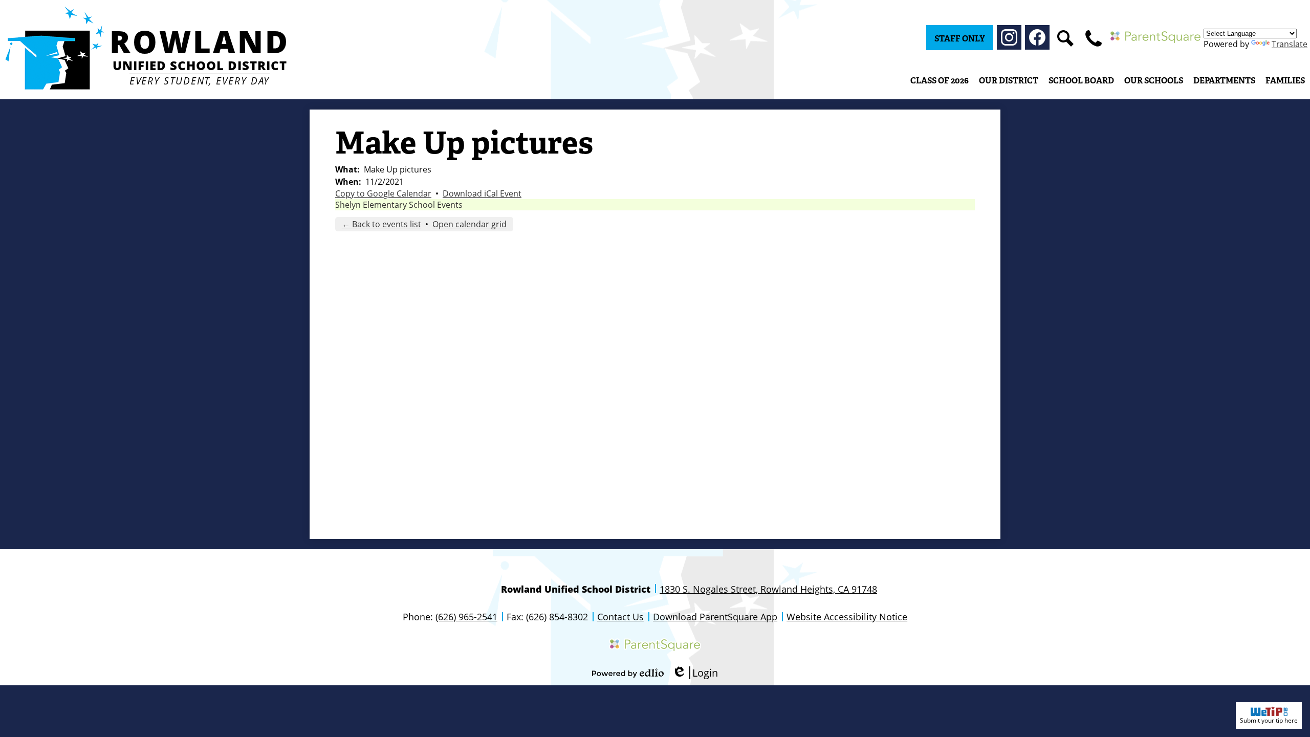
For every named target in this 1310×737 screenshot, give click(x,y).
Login (695, 672)
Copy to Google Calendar (383, 193)
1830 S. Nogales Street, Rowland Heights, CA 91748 (768, 589)
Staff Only (959, 38)
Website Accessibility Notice (847, 617)
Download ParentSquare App (715, 617)
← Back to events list (381, 224)
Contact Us (620, 617)
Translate (1289, 44)
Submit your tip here (1269, 720)
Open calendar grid (469, 224)
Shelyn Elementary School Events (399, 204)
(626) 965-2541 (466, 617)
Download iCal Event (482, 193)
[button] (1008, 80)
